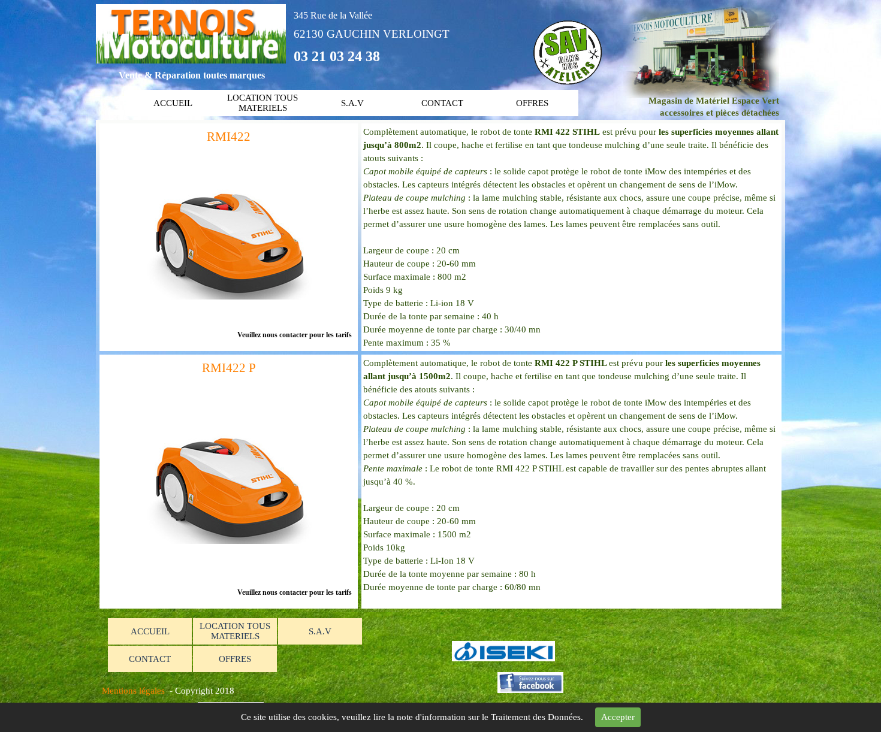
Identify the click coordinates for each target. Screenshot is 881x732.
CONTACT (442, 103)
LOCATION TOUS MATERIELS (262, 103)
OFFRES (532, 103)
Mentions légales (133, 690)
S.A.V (352, 103)
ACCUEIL (172, 103)
